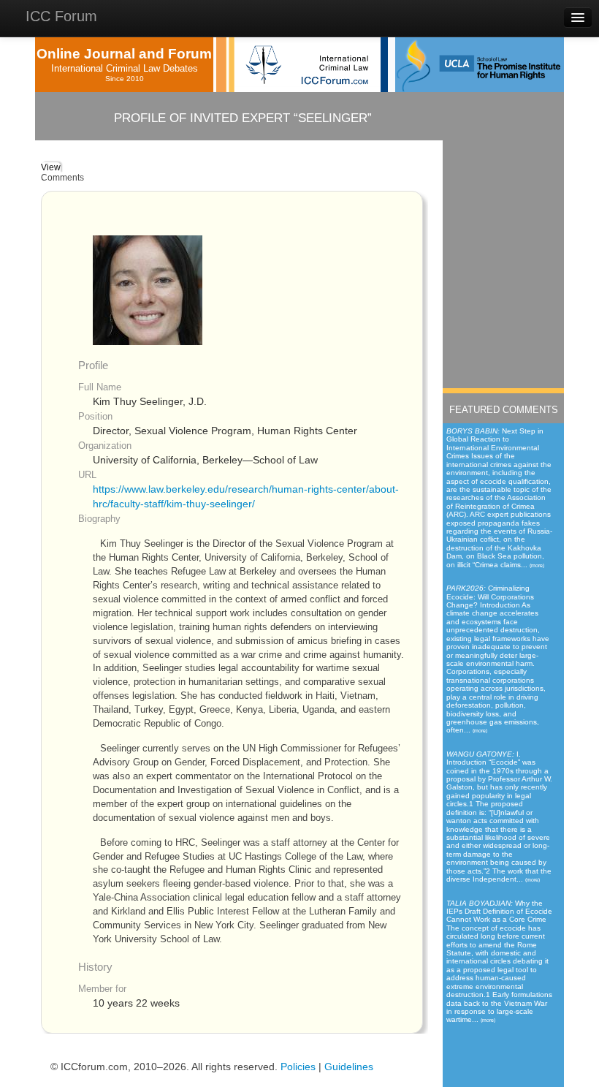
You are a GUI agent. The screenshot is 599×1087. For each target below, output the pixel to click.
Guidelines (348, 1066)
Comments (62, 178)
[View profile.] (147, 289)
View (51, 167)
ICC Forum (61, 16)
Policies (298, 1066)
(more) (537, 565)
